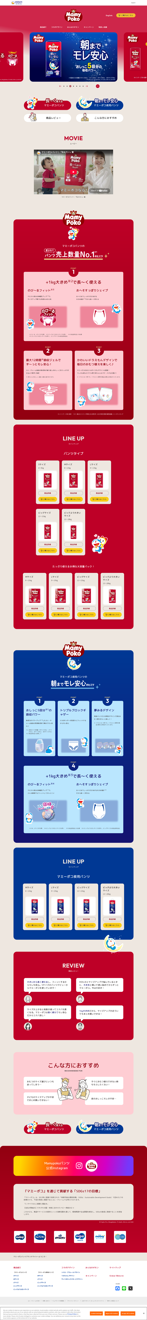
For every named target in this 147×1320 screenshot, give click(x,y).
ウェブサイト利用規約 (58, 1301)
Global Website (117, 1276)
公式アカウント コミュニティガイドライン (93, 1301)
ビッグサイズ (18, 1286)
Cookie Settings (96, 1313)
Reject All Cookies (112, 1313)
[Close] (144, 1313)
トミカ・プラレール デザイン (71, 1272)
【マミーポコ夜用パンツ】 (46, 1272)
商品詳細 (47, 493)
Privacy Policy (71, 1314)
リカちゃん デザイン (68, 1276)
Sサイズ (16, 1276)
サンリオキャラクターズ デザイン (72, 1279)
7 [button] (83, 86)
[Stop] (98, 86)
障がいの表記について (113, 1301)
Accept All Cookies (128, 1313)
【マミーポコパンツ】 (21, 1272)
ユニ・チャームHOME (34, 1301)
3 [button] (70, 86)
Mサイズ (16, 1279)
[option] (73, 57)
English (109, 15)
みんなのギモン (92, 1267)
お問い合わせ (46, 1301)
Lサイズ (16, 1282)
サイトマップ (115, 1267)
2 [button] (67, 86)
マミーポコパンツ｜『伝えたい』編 (73, 197)
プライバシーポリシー (73, 1301)
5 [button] (76, 86)
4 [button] (73, 86)
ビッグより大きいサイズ (21, 1289)
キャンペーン (91, 1276)
